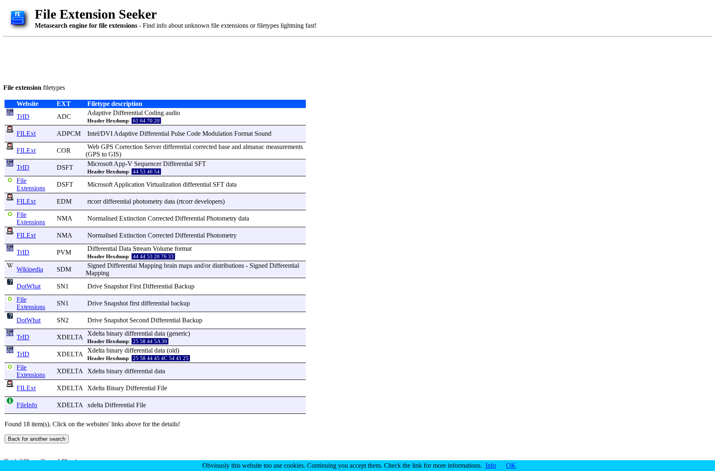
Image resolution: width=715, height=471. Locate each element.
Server (152, 146)
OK (511, 465)
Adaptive (99, 112)
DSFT (65, 167)
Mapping (150, 265)
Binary (115, 388)
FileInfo (27, 405)
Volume (163, 248)
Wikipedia (30, 269)
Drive (94, 286)
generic (178, 333)
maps (185, 265)
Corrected (160, 218)
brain (170, 265)
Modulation (217, 133)
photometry (148, 201)
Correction (129, 146)
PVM (64, 252)
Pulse (178, 133)
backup (180, 303)
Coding (154, 112)
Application (129, 184)
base (224, 146)
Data (125, 248)
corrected (205, 146)
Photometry (221, 218)
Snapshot (116, 286)
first (134, 303)
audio (173, 112)
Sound (262, 133)
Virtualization (163, 184)
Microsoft (100, 163)
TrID (23, 116)
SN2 (63, 320)
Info (490, 465)
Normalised (102, 218)
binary (114, 333)
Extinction (132, 218)
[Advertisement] (154, 58)
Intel (93, 133)
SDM (64, 269)
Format (243, 133)
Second (139, 320)
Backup (184, 286)
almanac (253, 146)
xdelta (95, 405)
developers (208, 201)
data (231, 184)
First (135, 286)
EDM (64, 201)
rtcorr (94, 201)
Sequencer (147, 163)
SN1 (63, 286)
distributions (228, 265)
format (183, 248)
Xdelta (96, 333)
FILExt (26, 133)
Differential (128, 112)
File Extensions (31, 184)
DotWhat (29, 286)
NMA (64, 218)
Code (194, 133)
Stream (142, 248)
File (162, 388)
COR (64, 150)
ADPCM (69, 133)
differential (177, 146)
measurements (284, 146)
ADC (64, 116)
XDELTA (70, 337)
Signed (96, 265)
